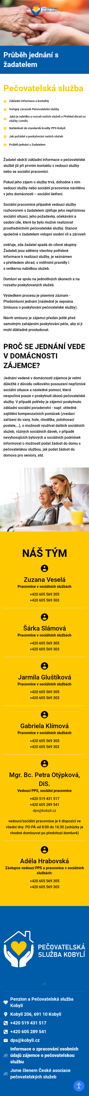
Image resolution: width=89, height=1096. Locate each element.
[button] (5, 9)
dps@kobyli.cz (44, 810)
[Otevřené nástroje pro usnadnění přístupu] (78, 1085)
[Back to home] (44, 9)
